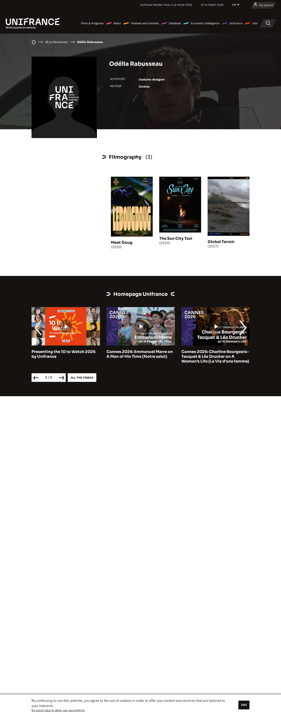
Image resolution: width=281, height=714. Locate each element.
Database (175, 23)
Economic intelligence (205, 23)
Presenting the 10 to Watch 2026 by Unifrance (64, 354)
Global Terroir (221, 241)
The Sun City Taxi (175, 238)
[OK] (244, 705)
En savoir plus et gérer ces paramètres (58, 710)
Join (255, 23)
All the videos (82, 377)
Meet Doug (121, 242)
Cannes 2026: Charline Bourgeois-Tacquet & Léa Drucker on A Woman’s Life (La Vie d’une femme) (215, 356)
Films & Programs (92, 23)
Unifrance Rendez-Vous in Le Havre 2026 (166, 5)
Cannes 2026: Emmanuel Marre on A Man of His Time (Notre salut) (139, 354)
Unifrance (235, 23)
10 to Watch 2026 (212, 5)
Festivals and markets (145, 23)
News (117, 23)
